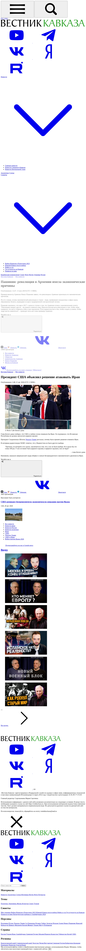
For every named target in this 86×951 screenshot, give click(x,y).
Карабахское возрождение (10, 275)
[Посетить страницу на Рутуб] (16, 75)
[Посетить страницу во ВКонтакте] (17, 59)
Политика (4, 904)
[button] (43, 822)
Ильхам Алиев (58, 923)
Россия (3, 934)
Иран (7, 531)
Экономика (12, 904)
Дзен (5, 348)
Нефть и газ (9, 267)
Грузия (35, 934)
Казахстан (55, 934)
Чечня (41, 943)
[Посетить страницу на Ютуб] (17, 42)
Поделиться (37, 331)
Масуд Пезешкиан (45, 925)
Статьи (11, 173)
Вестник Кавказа (7, 277)
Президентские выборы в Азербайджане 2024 (29, 914)
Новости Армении (11, 355)
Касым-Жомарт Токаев (30, 925)
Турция (9, 934)
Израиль (47, 934)
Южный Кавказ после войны (15, 265)
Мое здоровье (6, 912)
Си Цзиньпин (30, 923)
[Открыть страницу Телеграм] (48, 42)
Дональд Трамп (30, 439)
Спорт (22, 275)
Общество (8, 357)
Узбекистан (63, 934)
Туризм (36, 904)
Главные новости (11, 165)
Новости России (11, 528)
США (7, 533)
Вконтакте (62, 348)
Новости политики (12, 529)
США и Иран (10, 537)
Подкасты (41, 895)
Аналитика (5, 173)
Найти (23, 885)
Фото (27, 275)
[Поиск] (51, 9)
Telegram (23, 348)
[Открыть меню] (17, 9)
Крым (24, 945)
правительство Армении (14, 359)
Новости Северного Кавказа (15, 167)
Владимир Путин (7, 923)
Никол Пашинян (11, 361)
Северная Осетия (59, 943)
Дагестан (35, 943)
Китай (69, 934)
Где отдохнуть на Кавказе (14, 269)
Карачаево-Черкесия (8, 945)
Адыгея (19, 945)
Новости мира (10, 526)
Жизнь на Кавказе (11, 362)
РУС (3, 18)
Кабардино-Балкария (72, 943)
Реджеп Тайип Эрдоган (44, 923)
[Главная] (43, 26)
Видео (31, 275)
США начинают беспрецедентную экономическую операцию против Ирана (35, 502)
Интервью (25, 895)
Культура (25, 904)
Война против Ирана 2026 (14, 539)
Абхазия (41, 934)
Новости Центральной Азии (15, 169)
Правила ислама (11, 271)
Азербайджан (21, 934)
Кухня (43, 275)
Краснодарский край (8, 943)
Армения (29, 934)
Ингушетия (48, 943)
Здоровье (37, 275)
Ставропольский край (24, 943)
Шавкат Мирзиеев (15, 925)
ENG (6, 18)
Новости (13, 348)
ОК (50, 949)
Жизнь (19, 904)
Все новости (20, 277)
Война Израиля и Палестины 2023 (17, 263)
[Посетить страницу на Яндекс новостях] (48, 59)
